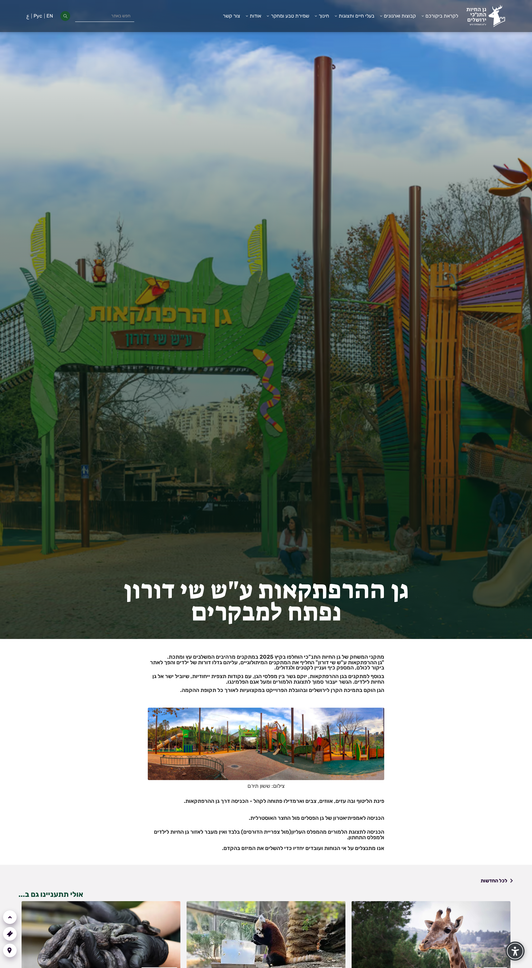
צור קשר (231, 16)
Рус (38, 16)
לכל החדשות (494, 881)
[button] (439, 16)
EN (49, 16)
